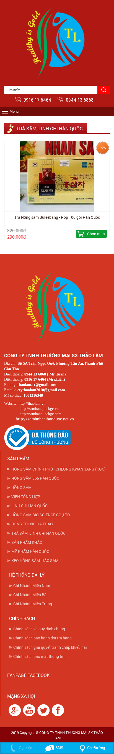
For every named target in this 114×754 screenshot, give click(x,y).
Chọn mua (96, 234)
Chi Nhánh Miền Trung (32, 603)
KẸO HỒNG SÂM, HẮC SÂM (34, 560)
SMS (58, 748)
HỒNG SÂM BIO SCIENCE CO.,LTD (40, 514)
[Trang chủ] (57, 305)
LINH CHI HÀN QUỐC (29, 505)
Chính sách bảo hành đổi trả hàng (42, 638)
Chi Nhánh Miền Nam (31, 585)
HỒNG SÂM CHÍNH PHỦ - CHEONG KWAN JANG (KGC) (58, 469)
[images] (14, 709)
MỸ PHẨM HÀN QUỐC (30, 551)
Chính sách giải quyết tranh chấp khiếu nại (50, 647)
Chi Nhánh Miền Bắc (30, 594)
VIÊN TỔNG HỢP (25, 496)
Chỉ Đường (96, 748)
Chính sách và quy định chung (39, 628)
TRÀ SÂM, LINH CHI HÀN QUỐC (38, 533)
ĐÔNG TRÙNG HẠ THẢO (32, 523)
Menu (14, 111)
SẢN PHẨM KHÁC (26, 542)
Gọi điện (25, 748)
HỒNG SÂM (21, 487)
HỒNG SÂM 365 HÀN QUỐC (35, 478)
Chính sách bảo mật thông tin (38, 656)
